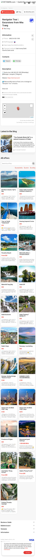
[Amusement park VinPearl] (27, 429)
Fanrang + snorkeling (25, 346)
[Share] (32, 39)
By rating (32, 167)
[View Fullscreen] (31, 105)
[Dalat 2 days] (9, 335)
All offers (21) (30, 12)
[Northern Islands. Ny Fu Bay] (9, 179)
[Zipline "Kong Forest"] (27, 460)
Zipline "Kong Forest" (25, 471)
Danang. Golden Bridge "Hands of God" (8, 376)
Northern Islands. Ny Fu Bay (8, 190)
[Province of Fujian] (9, 429)
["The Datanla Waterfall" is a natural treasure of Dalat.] (6, 143)
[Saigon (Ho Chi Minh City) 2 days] (27, 397)
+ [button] (4, 105)
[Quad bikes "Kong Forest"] (9, 460)
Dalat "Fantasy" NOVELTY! (24, 315)
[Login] (29, 3)
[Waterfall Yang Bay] (9, 274)
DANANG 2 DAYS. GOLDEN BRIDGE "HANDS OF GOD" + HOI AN (26, 376)
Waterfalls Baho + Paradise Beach (24, 253)
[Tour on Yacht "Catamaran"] (9, 211)
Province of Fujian (7, 439)
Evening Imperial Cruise (26, 221)
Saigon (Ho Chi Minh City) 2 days (25, 408)
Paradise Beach (6, 253)
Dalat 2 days (5, 346)
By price (26, 167)
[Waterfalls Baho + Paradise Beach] (27, 242)
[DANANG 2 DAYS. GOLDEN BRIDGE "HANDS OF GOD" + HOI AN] (27, 365)
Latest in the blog (9, 131)
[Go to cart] (25, 3)
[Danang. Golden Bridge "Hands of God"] (9, 365)
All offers (5, 158)
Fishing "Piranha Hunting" (6, 503)
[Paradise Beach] (9, 242)
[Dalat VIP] (27, 274)
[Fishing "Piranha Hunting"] (9, 492)
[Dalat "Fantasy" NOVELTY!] (27, 304)
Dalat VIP (22, 284)
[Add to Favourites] (32, 35)
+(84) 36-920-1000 (14, 38)
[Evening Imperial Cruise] (27, 211)
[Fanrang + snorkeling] (27, 335)
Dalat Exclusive (6, 314)
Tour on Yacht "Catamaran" (5, 222)
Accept (28, 552)
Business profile (8, 12)
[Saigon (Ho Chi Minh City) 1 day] (9, 397)
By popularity (19, 167)
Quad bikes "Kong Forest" (6, 471)
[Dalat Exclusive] (9, 304)
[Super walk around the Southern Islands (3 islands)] (27, 179)
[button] (4, 112)
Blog (20, 12)
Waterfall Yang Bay (7, 284)
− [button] (4, 108)
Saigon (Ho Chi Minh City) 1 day (7, 408)
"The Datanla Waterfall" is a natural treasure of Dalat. (23, 138)
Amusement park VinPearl (24, 440)
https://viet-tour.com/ (13, 78)
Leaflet (31, 117)
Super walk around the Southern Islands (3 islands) (26, 190)
